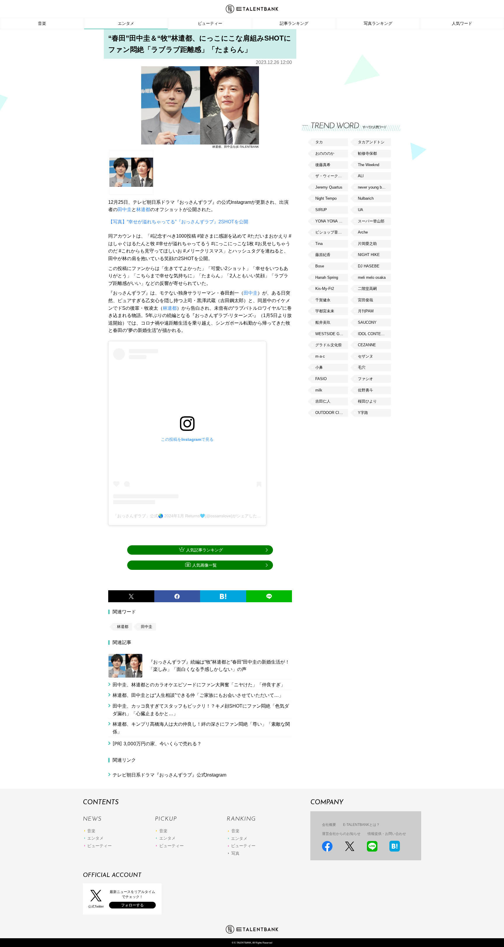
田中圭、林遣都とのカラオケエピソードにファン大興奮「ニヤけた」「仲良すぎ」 (199, 684)
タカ (319, 142)
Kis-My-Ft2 (324, 288)
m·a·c (320, 356)
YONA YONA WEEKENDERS (331, 221)
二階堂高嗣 (367, 288)
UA (360, 210)
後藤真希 (322, 165)
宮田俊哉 (365, 300)
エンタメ (126, 23)
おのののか (324, 153)
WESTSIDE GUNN (331, 334)
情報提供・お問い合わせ (387, 834)
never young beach (374, 187)
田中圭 (125, 209)
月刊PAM (366, 311)
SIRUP (321, 210)
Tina (319, 243)
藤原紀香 (322, 255)
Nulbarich (366, 198)
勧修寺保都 (367, 153)
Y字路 (363, 412)
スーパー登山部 (371, 221)
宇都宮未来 (324, 311)
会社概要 (329, 825)
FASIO (321, 379)
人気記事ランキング (204, 550)
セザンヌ (365, 356)
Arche (363, 232)
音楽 (42, 23)
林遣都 (143, 209)
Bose (319, 266)
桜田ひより (367, 401)
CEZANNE (367, 345)
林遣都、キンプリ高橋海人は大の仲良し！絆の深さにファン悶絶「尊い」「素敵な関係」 (201, 728)
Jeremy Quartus (328, 187)
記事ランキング (294, 23)
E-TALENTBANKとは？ (361, 825)
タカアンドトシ (371, 142)
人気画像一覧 (204, 565)
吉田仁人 (322, 401)
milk (318, 390)
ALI (361, 176)
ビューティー (210, 23)
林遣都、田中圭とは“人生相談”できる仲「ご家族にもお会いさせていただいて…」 (198, 695)
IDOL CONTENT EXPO (374, 334)
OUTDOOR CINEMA (331, 412)
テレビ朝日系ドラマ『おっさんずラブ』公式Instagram (169, 774)
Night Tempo (326, 198)
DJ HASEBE (368, 266)
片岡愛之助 (367, 243)
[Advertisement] (346, 70)
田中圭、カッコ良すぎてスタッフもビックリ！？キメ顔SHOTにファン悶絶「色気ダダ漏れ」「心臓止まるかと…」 (201, 710)
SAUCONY (367, 322)
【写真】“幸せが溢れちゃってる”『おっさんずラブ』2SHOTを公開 (178, 221)
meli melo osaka (372, 277)
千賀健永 (322, 300)
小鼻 (319, 367)
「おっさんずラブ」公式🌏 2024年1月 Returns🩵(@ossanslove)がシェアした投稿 (189, 515)
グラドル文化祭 (328, 345)
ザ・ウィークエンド (331, 176)
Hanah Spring (326, 277)
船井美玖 (322, 322)
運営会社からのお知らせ (341, 834)
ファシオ (365, 379)
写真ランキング (378, 23)
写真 (235, 853)
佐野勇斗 (365, 390)
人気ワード (462, 23)
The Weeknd (368, 165)
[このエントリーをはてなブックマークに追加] (223, 596)
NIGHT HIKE (369, 255)
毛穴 (361, 367)
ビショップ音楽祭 (330, 232)
